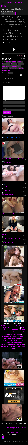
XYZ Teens (12, 346)
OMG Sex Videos (13, 338)
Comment (5, 84)
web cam (4, 70)
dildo (9, 64)
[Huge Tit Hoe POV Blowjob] (7, 241)
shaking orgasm (13, 68)
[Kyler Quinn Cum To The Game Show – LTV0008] (13, 149)
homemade (21, 64)
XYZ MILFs (4, 346)
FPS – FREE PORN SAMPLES (16, 330)
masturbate (14, 66)
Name (4, 100)
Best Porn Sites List (19, 326)
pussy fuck (5, 68)
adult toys (8, 61)
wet (9, 70)
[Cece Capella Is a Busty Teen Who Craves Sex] (11, 137)
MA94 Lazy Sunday (6, 162)
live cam (8, 66)
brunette (4, 64)
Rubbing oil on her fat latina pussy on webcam (13, 213)
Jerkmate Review (15, 334)
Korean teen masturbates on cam (9, 134)
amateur (14, 61)
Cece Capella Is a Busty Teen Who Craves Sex (12, 139)
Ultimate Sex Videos (17, 344)
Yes (3, 437)
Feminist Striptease (6, 190)
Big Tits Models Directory (11, 328)
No (3, 438)
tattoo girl (20, 68)
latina (3, 66)
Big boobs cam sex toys (7, 194)
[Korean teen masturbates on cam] (13, 125)
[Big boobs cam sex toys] (7, 193)
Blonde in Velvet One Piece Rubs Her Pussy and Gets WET (13, 233)
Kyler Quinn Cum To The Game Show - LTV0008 (13, 158)
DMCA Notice (19, 427)
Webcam (10, 73)
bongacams (20, 61)
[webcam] (13, 173)
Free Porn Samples (9, 332)
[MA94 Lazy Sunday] (6, 161)
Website (5, 108)
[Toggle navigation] (3, 3)
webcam (4, 181)
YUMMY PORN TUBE (16, 432)
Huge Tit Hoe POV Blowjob (8, 242)
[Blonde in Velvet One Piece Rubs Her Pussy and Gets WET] (13, 224)
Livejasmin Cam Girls (9, 336)
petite (19, 66)
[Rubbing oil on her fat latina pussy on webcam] (13, 204)
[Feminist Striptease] (6, 188)
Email (4, 104)
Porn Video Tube (16, 342)
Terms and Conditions (9, 427)
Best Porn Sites (6, 326)
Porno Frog (5, 344)
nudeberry (4, 186)
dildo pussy (14, 64)
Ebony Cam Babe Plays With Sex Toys (11, 238)
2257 (25, 427)
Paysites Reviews (13, 340)
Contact (15, 429)
